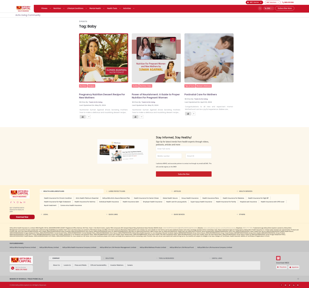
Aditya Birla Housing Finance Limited (23, 247)
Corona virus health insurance (71, 205)
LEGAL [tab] (45, 214)
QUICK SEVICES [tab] (179, 214)
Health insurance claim (131, 202)
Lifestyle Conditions (75, 8)
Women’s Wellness (204, 86)
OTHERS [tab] (242, 214)
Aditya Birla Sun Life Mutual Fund (182, 247)
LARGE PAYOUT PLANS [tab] (117, 191)
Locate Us (67, 265)
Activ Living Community (27, 15)
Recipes (91, 86)
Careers (130, 265)
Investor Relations (116, 265)
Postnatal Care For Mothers (200, 94)
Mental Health (95, 8)
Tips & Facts (190, 86)
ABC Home (254, 2)
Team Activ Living (95, 102)
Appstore (295, 267)
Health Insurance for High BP (258, 198)
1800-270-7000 (289, 2)
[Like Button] (83, 117)
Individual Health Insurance (109, 202)
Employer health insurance (152, 202)
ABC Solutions (271, 2)
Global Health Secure (170, 198)
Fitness (44, 8)
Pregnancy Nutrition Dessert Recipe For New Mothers (102, 96)
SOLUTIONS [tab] (109, 258)
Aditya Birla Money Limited (49, 247)
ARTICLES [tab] (177, 191)
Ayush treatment (50, 205)
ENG (268, 8)
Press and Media (80, 265)
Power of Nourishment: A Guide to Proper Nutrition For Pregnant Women (156, 96)
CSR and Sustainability (98, 265)
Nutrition (57, 8)
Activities (127, 8)
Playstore (283, 267)
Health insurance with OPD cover (272, 202)
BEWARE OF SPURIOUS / (26, 279)
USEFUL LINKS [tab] (217, 258)
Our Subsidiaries (16, 243)
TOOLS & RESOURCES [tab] (166, 258)
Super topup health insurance (201, 202)
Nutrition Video (145, 86)
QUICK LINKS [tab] (113, 214)
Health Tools (112, 8)
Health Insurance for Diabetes (233, 198)
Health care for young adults (176, 202)
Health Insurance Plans (210, 198)
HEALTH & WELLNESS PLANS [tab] (53, 191)
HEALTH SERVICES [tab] (245, 191)
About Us (56, 265)
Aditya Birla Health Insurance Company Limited (79, 247)
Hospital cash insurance (248, 202)
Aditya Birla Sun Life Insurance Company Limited (214, 247)
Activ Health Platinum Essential (87, 198)
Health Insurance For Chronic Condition (58, 198)
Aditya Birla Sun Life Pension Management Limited (118, 247)
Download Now (22, 217)
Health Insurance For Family (226, 202)
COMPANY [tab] (56, 258)
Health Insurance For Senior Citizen (146, 198)
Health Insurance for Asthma (85, 202)
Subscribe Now (285, 8)
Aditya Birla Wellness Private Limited (153, 247)
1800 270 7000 (21, 269)
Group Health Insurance (190, 198)
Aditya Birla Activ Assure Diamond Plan (116, 198)
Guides (135, 86)
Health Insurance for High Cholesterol (57, 202)
